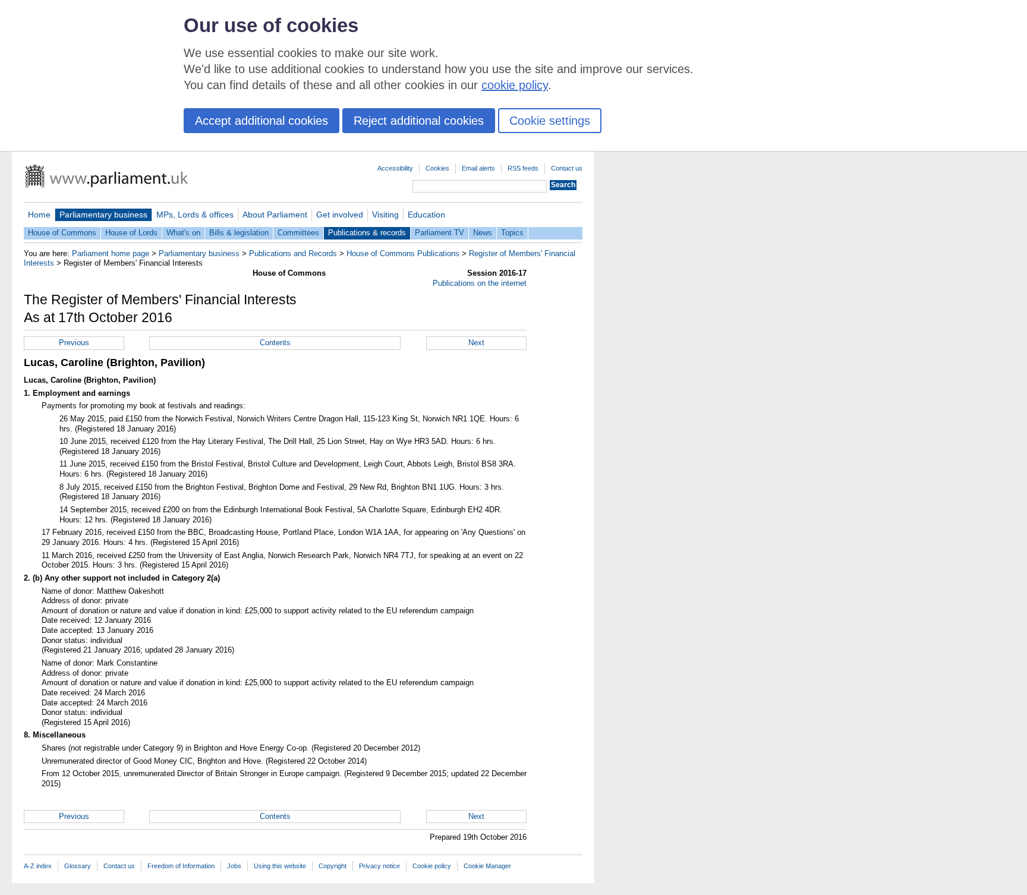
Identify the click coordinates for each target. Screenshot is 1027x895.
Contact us (566, 168)
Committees (298, 232)
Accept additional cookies (261, 120)
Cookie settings (549, 120)
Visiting (385, 214)
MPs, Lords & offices (195, 214)
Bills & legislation (239, 232)
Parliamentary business (103, 214)
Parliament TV (439, 232)
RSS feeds (523, 168)
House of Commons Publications (402, 253)
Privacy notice (379, 865)
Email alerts (478, 168)
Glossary (77, 865)
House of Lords (131, 232)
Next (476, 342)
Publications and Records (293, 253)
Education (426, 214)
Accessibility (395, 168)
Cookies (437, 168)
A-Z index (38, 865)
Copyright (332, 865)
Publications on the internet (480, 283)
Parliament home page (110, 253)
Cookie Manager (487, 865)
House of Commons (62, 232)
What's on (183, 232)
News (482, 232)
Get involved (339, 214)
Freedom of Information (181, 865)
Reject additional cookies (419, 120)
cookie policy (514, 85)
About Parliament (274, 214)
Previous (74, 342)
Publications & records (367, 232)
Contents (275, 342)
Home (39, 214)
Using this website (280, 865)
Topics (512, 232)
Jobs (234, 865)
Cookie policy (431, 865)
